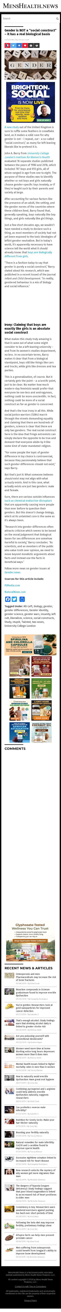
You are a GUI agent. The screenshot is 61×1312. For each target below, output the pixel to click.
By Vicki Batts (33, 1217)
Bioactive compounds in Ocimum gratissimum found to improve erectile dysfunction (36, 992)
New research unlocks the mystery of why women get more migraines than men (35, 1173)
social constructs (44, 618)
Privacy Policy (30, 1300)
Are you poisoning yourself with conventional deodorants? (32, 1037)
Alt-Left (28, 606)
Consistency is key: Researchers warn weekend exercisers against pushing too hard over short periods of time (35, 1210)
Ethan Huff (24, 39)
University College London (20, 625)
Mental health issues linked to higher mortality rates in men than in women (35, 1065)
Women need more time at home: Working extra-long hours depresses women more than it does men (35, 1051)
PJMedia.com (12, 585)
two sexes (38, 621)
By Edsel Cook (34, 983)
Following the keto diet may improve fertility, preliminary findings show (35, 1224)
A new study (12, 127)
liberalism (16, 618)
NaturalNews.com (15, 592)
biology (38, 606)
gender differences (16, 610)
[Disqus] (30, 794)
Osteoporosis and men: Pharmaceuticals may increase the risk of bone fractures (36, 977)
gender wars (32, 614)
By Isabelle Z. (33, 1014)
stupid (16, 621)
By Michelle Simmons (36, 1180)
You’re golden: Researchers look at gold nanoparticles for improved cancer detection (34, 1008)
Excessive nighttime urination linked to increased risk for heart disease (36, 1159)
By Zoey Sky (33, 1083)
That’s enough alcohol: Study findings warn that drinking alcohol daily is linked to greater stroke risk (35, 1023)
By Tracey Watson (35, 1070)
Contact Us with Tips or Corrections (30, 1286)
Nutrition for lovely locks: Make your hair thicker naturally (35, 1121)
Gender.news (12, 572)
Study (8, 621)
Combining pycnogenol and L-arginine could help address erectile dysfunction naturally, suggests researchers (35, 1093)
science (27, 618)
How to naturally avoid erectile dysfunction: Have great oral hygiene (35, 1078)
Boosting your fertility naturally (32, 1132)
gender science (14, 614)
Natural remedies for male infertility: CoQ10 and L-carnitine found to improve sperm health (35, 1145)
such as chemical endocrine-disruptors (28, 500)
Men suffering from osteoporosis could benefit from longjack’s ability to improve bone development (36, 1250)
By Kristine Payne (35, 1042)
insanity (45, 614)
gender (47, 606)
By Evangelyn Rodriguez (38, 999)
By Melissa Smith (34, 1030)
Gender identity (38, 610)
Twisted (26, 621)
